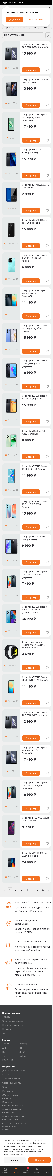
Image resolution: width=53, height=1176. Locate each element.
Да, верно (14, 19)
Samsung (23, 1044)
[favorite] (47, 70)
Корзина (26, 1170)
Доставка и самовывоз (13, 1071)
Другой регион (35, 19)
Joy (45, 28)
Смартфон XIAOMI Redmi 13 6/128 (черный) (35, 221)
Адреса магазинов (11, 1079)
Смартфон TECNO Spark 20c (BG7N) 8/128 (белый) (35, 678)
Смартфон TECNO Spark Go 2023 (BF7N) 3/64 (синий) (34, 258)
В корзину (31, 70)
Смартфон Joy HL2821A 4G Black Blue (35, 186)
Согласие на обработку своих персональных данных (14, 1126)
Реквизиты (7, 1091)
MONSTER (7, 1060)
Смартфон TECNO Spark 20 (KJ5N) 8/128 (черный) (34, 713)
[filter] (48, 35)
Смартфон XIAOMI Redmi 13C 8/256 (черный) (35, 397)
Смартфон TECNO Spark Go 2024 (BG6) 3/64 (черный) (34, 575)
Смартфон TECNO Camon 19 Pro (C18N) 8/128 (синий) (35, 504)
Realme (22, 1056)
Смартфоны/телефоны (14, 1021)
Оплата (6, 1087)
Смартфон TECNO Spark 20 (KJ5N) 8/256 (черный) (35, 45)
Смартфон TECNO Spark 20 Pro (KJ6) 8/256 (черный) (34, 750)
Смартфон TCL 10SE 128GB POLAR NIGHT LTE (35, 819)
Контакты (7, 1075)
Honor (21, 1048)
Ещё (47, 1172)
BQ (4, 1052)
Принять (39, 1160)
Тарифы (6, 1017)
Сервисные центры (11, 1083)
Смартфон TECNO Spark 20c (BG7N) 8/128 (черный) (34, 293)
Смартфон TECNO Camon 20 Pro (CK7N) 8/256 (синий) (35, 328)
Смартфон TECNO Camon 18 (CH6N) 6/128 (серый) (35, 467)
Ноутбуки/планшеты (12, 1025)
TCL (4, 1056)
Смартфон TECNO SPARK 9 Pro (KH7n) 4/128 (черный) (35, 364)
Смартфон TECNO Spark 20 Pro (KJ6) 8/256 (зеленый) (34, 117)
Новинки (6, 1029)
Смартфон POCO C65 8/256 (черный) (33, 151)
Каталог (16, 1172)
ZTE (4, 1048)
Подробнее (15, 1160)
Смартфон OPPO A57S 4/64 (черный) (33, 538)
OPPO (22, 1052)
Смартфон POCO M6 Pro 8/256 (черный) (34, 854)
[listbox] (13, 2)
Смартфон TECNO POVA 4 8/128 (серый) (35, 81)
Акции (5, 1033)
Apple (7, 28)
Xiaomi (5, 1044)
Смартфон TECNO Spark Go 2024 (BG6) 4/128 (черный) (34, 785)
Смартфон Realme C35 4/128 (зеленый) (33, 432)
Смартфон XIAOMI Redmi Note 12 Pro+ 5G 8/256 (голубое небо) (35, 610)
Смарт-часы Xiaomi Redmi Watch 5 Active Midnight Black (33, 645)
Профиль (37, 1172)
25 (42, 889)
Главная (5, 1172)
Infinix (21, 28)
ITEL (34, 28)
